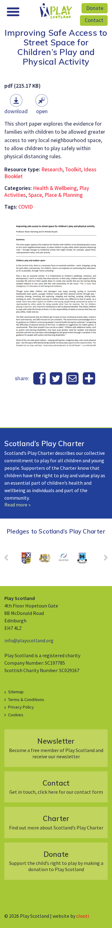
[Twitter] (56, 378)
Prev (9, 560)
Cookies (15, 715)
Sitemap (16, 692)
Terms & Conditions (26, 699)
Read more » (17, 504)
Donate (94, 8)
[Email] (72, 378)
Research (52, 169)
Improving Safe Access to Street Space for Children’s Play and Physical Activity (56, 47)
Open (42, 111)
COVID (25, 206)
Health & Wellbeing (55, 188)
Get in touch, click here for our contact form (56, 786)
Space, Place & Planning (55, 195)
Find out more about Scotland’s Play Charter (56, 822)
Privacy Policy (21, 707)
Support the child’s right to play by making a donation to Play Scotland (56, 861)
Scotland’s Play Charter (44, 443)
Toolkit (73, 169)
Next (103, 560)
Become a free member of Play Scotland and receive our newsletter (56, 747)
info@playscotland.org (29, 640)
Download (16, 111)
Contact (94, 20)
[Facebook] (39, 378)
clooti (82, 916)
